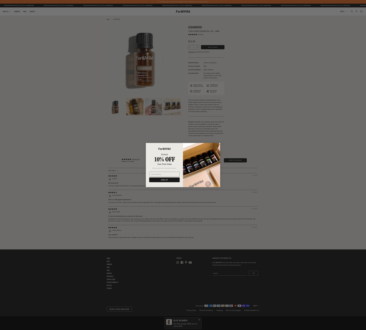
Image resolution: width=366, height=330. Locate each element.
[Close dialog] (217, 145)
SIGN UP (164, 180)
